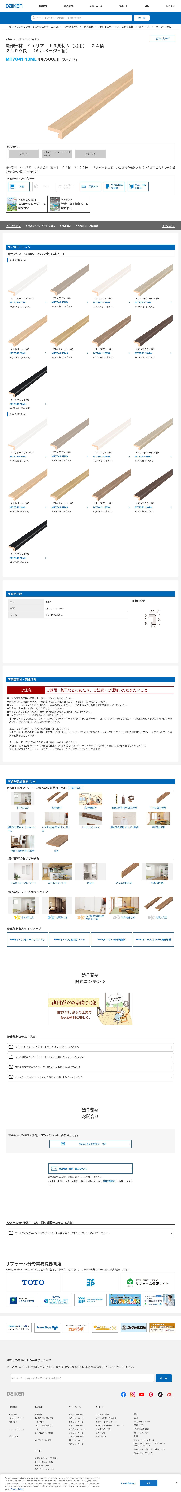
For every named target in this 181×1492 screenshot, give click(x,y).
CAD (136, 1418)
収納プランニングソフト (45, 1469)
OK (148, 1483)
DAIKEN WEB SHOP (43, 1440)
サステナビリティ (16, 1418)
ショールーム (75, 1407)
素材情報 (38, 1414)
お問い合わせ (101, 1436)
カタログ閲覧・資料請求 (106, 1418)
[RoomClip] (169, 1396)
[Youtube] (141, 1396)
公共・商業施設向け (44, 1425)
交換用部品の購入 (103, 1429)
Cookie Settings (128, 1483)
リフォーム (41, 1429)
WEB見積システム (42, 1465)
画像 (136, 1414)
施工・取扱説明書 (141, 1432)
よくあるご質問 (102, 1414)
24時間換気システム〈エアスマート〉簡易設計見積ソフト (150, 1444)
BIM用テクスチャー (142, 1421)
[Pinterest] (150, 1396)
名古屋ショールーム (77, 1429)
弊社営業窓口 (109, 1181)
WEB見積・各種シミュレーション (110, 1425)
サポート (100, 1407)
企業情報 (13, 1414)
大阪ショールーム (76, 1433)
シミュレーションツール (144, 1440)
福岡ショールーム (76, 1444)
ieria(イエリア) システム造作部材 (57, 154)
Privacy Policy (17, 1489)
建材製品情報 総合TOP (44, 1418)
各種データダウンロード (106, 1422)
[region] (90, 1483)
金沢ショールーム (76, 1422)
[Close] (176, 1483)
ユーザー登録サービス (44, 1462)
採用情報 (13, 1422)
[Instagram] (132, 1396)
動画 (136, 1436)
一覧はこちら (75, 788)
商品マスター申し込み (143, 1453)
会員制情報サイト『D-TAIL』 (47, 1458)
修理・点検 (100, 1433)
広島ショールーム (76, 1436)
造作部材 (23, 153)
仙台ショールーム (76, 1418)
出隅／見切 (90, 153)
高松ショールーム (76, 1440)
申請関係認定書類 (141, 1429)
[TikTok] (160, 1396)
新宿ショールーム (76, 1425)
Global (15, 1436)
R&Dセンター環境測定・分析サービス (149, 1449)
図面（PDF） (139, 1425)
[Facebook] (123, 1396)
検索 (141, 17)
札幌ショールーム (76, 1414)
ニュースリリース (16, 1429)
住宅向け (40, 1422)
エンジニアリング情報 (44, 1433)
